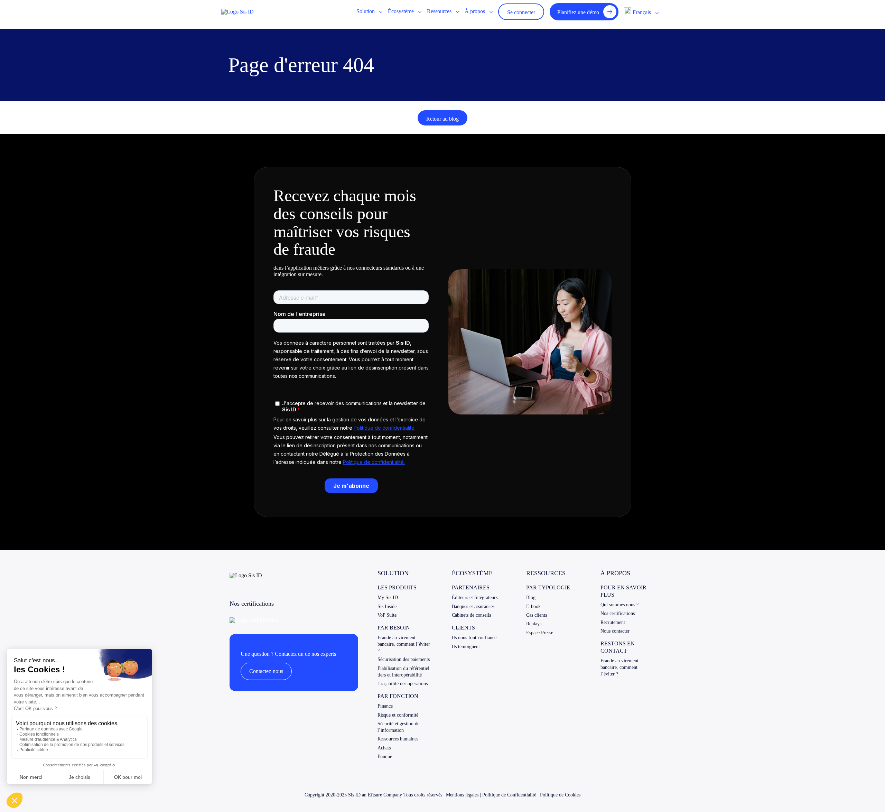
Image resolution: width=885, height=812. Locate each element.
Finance (385, 706)
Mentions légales (462, 794)
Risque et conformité (398, 715)
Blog (530, 597)
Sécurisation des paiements (404, 659)
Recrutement (612, 622)
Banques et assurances (473, 606)
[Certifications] (254, 620)
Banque (385, 756)
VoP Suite (387, 615)
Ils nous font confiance (474, 637)
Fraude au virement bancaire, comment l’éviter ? (404, 644)
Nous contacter (615, 631)
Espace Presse (539, 632)
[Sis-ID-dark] (237, 12)
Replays (533, 623)
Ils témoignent (466, 646)
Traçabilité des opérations (403, 683)
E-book (533, 606)
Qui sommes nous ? (619, 604)
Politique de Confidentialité (509, 794)
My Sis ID (388, 597)
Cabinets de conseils (471, 615)
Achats (384, 747)
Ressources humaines (398, 738)
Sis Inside (387, 606)
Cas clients (536, 615)
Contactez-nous (266, 671)
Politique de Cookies (560, 794)
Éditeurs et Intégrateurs (474, 597)
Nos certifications (617, 613)
